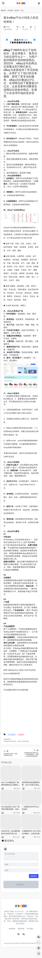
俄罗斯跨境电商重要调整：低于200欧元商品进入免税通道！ (31, 783)
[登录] (39, 3)
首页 (4, 10)
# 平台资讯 (11, 734)
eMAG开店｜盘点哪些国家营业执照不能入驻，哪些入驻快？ (10, 832)
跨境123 (18, 943)
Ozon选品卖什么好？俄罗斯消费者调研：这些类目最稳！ (10, 808)
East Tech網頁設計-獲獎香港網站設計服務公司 (10, 783)
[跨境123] (21, 3)
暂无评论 (9, 840)
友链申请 (12, 929)
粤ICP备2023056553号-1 (29, 943)
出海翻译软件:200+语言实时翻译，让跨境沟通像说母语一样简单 (31, 832)
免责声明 (21, 929)
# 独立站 (21, 734)
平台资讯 (10, 10)
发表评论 (33, 876)
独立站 (17, 10)
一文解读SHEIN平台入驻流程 (30, 808)
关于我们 (30, 929)
